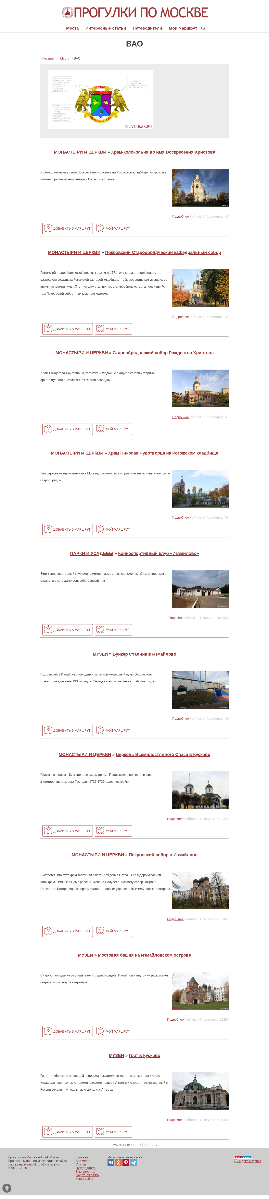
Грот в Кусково (144, 1055)
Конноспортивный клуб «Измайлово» (158, 553)
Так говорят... (85, 1171)
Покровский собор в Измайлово (163, 854)
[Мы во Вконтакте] (111, 1162)
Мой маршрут (183, 28)
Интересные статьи (105, 28)
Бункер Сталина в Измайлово (144, 654)
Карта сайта (84, 1178)
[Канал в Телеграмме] (133, 1162)
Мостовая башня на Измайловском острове (144, 955)
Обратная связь (87, 1175)
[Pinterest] (125, 1162)
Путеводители (147, 28)
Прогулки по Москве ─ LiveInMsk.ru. (34, 1157)
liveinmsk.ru (31, 1164)
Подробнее (180, 216)
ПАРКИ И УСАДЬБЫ (91, 553)
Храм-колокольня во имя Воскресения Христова (163, 152)
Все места (83, 1161)
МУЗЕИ (100, 654)
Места (72, 28)
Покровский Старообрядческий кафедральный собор (163, 252)
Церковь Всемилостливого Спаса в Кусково (163, 754)
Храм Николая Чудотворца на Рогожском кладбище (163, 453)
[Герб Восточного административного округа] (100, 127)
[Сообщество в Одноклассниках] (118, 1162)
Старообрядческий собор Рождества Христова (163, 352)
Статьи (81, 1164)
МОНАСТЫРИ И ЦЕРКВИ (80, 152)
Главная (82, 1157)
